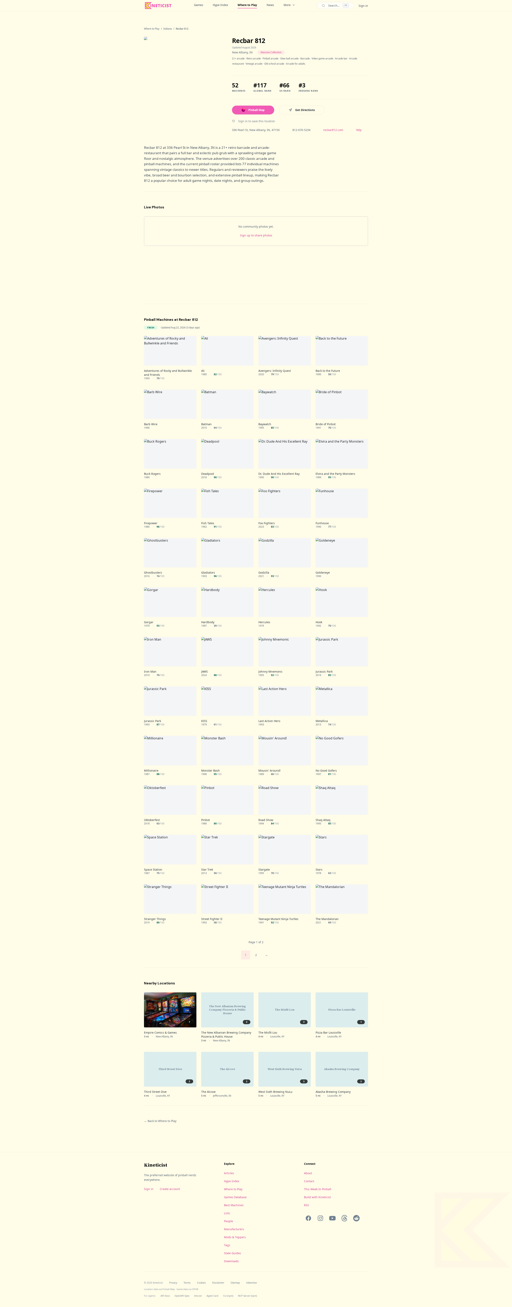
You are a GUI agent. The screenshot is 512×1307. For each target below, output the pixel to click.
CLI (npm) (228, 1295)
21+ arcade (238, 58)
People (228, 1221)
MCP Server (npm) (247, 1295)
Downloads (231, 1261)
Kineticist (155, 1165)
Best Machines (234, 1205)
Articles (229, 1173)
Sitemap (235, 1282)
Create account (170, 1189)
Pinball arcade (270, 58)
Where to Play (247, 5)
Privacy (173, 1282)
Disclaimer (218, 1282)
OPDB (195, 1289)
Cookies (201, 1282)
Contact (309, 1181)
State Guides (232, 1253)
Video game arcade (322, 58)
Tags (227, 1245)
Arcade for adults (295, 63)
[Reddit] (356, 1218)
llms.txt (198, 1295)
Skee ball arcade (289, 58)
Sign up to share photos (256, 235)
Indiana (167, 28)
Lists (227, 1213)
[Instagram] (320, 1218)
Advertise (251, 1282)
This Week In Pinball (317, 1189)
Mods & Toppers (235, 1237)
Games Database (235, 1197)
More (287, 5)
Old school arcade (274, 63)
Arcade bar (341, 58)
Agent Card (212, 1295)
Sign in (363, 6)
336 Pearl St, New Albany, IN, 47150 (256, 130)
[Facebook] (308, 1218)
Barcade (305, 58)
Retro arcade (253, 58)
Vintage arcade (254, 63)
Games (198, 5)
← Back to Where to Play (160, 1121)
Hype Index (220, 5)
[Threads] (344, 1218)
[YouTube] (332, 1218)
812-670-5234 (301, 130)
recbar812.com (333, 130)
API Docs (165, 1295)
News (270, 5)
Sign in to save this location (256, 121)
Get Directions (305, 110)
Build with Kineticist (317, 1197)
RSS (306, 1205)
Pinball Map (256, 110)
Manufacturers (234, 1229)
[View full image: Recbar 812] (184, 84)
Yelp (359, 130)
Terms (187, 1282)
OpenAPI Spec (182, 1295)
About (308, 1173)
